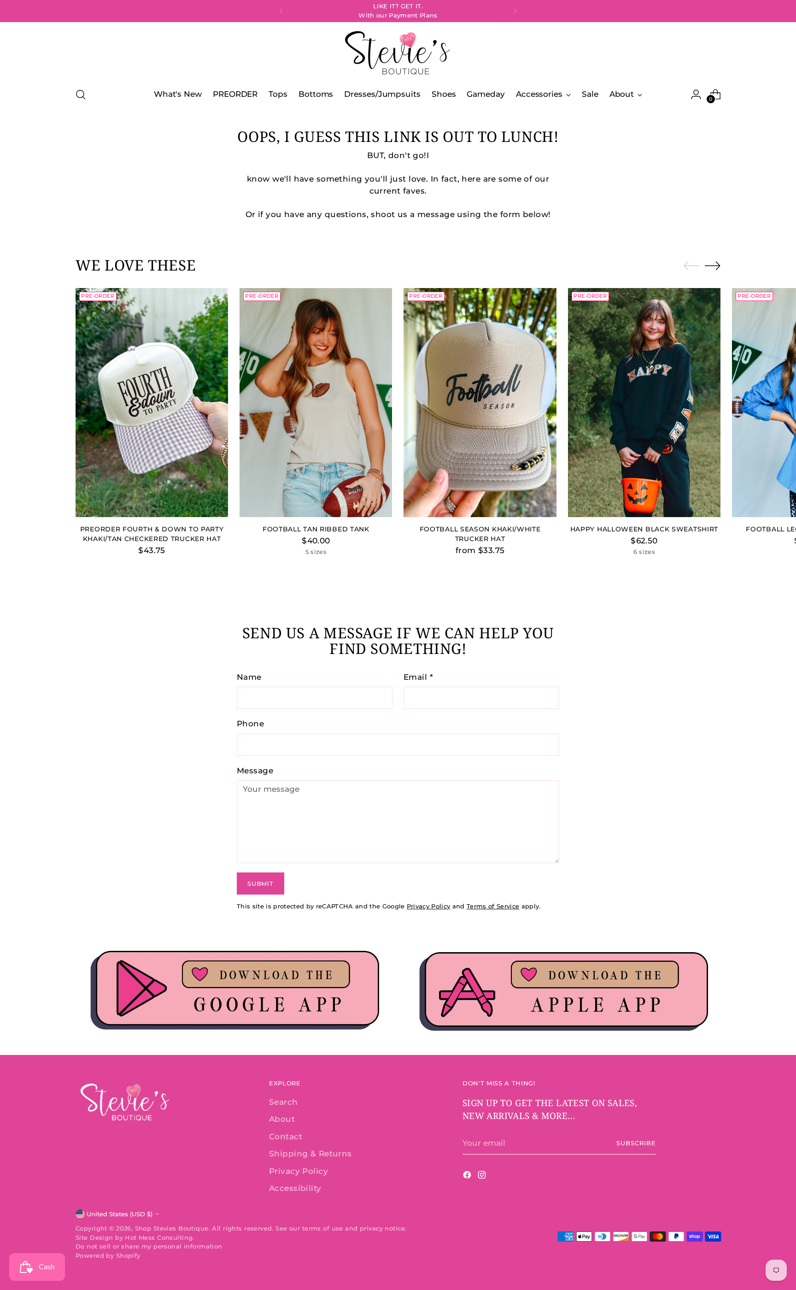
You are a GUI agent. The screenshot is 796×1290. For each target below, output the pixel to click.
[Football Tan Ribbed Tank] (316, 402)
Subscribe (636, 1143)
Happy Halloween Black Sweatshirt (644, 529)
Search (283, 1102)
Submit (260, 883)
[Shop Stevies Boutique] (398, 53)
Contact (285, 1136)
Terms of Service (493, 906)
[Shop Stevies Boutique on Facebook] (468, 1176)
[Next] (515, 11)
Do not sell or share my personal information (149, 1246)
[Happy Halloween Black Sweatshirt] (644, 402)
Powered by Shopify (108, 1255)
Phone (250, 723)
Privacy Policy (429, 906)
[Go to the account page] (696, 94)
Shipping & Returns (310, 1153)
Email (418, 677)
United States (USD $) (119, 1214)
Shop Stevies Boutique (172, 1228)
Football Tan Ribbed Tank (316, 529)
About (282, 1119)
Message (255, 770)
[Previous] (281, 11)
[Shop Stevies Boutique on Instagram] (482, 1176)
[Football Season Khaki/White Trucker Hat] (480, 402)
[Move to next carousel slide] (712, 265)
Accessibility (295, 1188)
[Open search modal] (80, 94)
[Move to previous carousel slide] (691, 266)
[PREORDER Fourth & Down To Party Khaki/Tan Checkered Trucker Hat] (152, 402)
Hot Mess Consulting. (159, 1237)
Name (249, 677)
